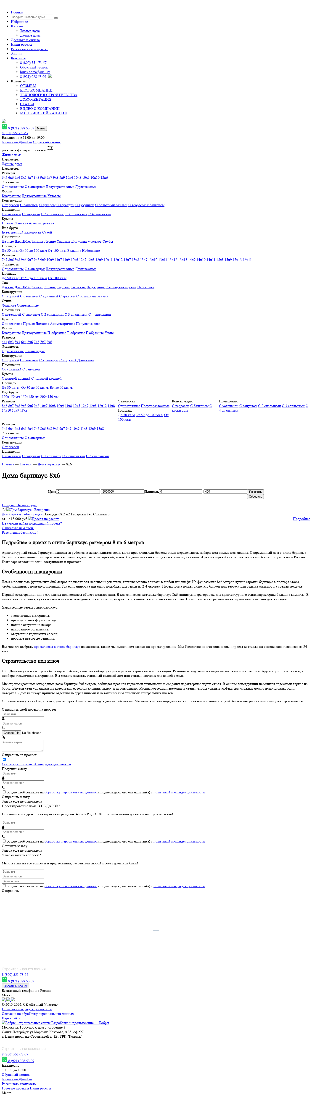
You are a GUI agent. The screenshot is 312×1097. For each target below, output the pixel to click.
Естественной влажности (21, 232)
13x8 (135, 259)
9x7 (49, 177)
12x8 (91, 259)
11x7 (58, 259)
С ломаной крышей (46, 378)
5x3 (17, 342)
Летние (50, 241)
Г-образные (95, 333)
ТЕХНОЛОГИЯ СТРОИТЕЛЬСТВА (48, 95)
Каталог (17, 26)
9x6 (43, 177)
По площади (26, 505)
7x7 (4, 259)
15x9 (228, 259)
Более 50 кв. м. (61, 387)
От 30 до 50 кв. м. (35, 387)
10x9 (86, 177)
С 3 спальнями (76, 214)
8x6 (23, 177)
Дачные (8, 241)
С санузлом (31, 214)
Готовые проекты (15, 1088)
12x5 (76, 406)
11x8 (68, 406)
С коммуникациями (121, 287)
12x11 (108, 259)
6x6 (11, 177)
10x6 (69, 177)
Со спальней (11, 369)
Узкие (109, 333)
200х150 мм (49, 396)
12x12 (118, 259)
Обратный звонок (34, 67)
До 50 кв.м (10, 250)
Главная (17, 12)
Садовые (63, 241)
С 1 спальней (51, 456)
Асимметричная (41, 223)
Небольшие (91, 250)
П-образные (57, 333)
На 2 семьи (145, 287)
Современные (28, 305)
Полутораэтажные (60, 186)
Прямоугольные (34, 196)
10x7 (44, 406)
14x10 (201, 259)
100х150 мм (11, 396)
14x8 (111, 406)
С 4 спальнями (99, 214)
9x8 (55, 177)
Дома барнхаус (49, 464)
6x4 (4, 177)
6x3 (11, 342)
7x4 (30, 428)
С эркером (47, 205)
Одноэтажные (13, 186)
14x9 (192, 259)
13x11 (162, 259)
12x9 (99, 259)
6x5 (17, 428)
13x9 (143, 259)
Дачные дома (30, 35)
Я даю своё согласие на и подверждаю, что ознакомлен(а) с (106, 792)
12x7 (82, 259)
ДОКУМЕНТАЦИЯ (35, 99)
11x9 (66, 259)
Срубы (108, 241)
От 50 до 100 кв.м (33, 250)
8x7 (30, 177)
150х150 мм (30, 396)
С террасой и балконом (146, 205)
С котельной (11, 214)
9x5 (23, 406)
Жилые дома (30, 31)
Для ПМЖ (23, 241)
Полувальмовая (88, 323)
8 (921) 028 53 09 (33, 76)
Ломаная (21, 223)
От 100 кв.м (57, 250)
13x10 (152, 259)
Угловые (54, 196)
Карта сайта (11, 1018)
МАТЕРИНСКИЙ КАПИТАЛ (43, 113)
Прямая (7, 223)
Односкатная (12, 323)
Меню (41, 128)
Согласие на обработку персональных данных (38, 1013)
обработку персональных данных (71, 792)
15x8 (220, 259)
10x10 (95, 177)
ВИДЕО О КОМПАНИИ (40, 108)
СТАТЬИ (27, 104)
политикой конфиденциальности (179, 792)
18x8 (23, 410)
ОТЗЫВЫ (28, 86)
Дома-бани (85, 360)
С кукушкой (84, 205)
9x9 (62, 177)
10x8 (77, 177)
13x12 (172, 259)
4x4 (4, 342)
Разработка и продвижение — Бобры (79, 1023)
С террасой (10, 205)
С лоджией (68, 360)
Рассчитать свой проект (29, 49)
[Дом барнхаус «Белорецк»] (28, 509)
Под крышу (96, 287)
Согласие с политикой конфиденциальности (36, 764)
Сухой (47, 232)
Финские (9, 305)
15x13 (237, 259)
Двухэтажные (85, 186)
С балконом (29, 205)
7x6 (17, 177)
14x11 (210, 259)
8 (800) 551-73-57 (33, 62)
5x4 (4, 428)
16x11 (247, 259)
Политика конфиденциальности (27, 1009)
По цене (9, 505)
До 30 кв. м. (11, 387)
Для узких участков (86, 241)
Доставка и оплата (25, 40)
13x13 (182, 259)
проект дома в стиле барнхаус (57, 646)
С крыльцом (48, 360)
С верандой (65, 205)
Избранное (19, 21)
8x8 (36, 177)
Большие (74, 250)
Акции (16, 53)
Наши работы (21, 44)
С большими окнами (111, 205)
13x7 (127, 259)
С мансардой (35, 186)
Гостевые (78, 287)
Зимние (37, 241)
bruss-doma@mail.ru (35, 72)
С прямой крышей (16, 378)
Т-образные (76, 333)
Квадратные (11, 196)
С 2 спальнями (52, 214)
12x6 (104, 177)
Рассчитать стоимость (19, 1083)
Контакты (18, 58)
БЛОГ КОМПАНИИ (36, 90)
